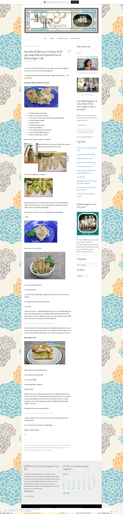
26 (68, 488)
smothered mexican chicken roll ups (36, 450)
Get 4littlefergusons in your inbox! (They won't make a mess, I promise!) (87, 105)
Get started (75, 2)
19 (68, 486)
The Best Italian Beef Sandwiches (86, 154)
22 (84, 486)
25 (63, 488)
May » (68, 493)
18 (63, 486)
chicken (50, 447)
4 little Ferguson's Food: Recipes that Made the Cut (42, 445)
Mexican (60, 447)
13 (73, 483)
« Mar (64, 493)
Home (44, 38)
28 (78, 488)
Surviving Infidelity (75, 38)
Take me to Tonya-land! (85, 131)
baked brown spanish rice (30, 447)
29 (84, 488)
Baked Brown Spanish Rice (33, 248)
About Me (52, 38)
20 (73, 486)
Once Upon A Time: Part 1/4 (85, 166)
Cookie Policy (28, 510)
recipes (64, 447)
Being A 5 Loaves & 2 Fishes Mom (86, 162)
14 (78, 483)
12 (68, 483)
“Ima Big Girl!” (81, 177)
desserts (55, 447)
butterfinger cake (43, 447)
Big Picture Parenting (62, 38)
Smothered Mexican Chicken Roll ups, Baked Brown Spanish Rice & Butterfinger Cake (43, 55)
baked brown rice (65, 445)
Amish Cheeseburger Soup (84, 158)
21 (78, 486)
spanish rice (49, 450)
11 (63, 483)
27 (73, 488)
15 (84, 483)
